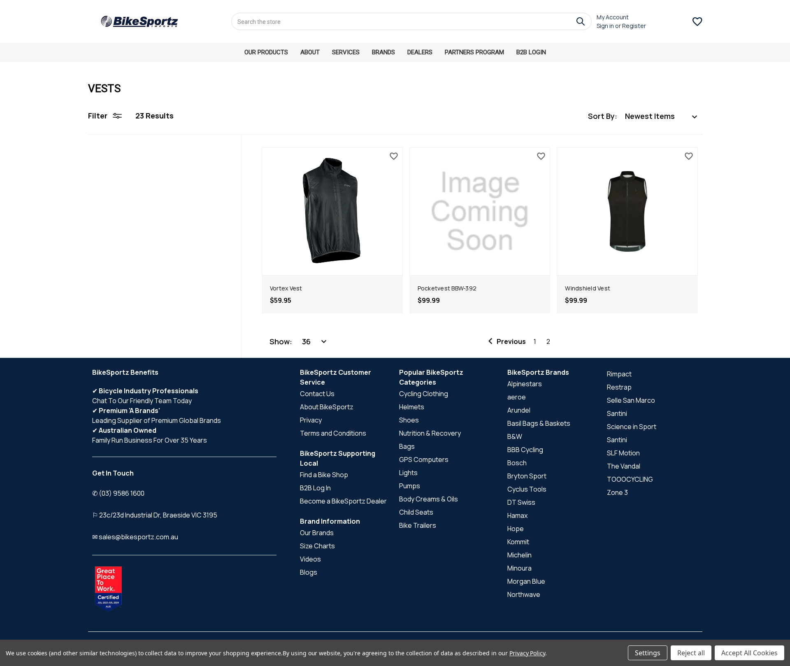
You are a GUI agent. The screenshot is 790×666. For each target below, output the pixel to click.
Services (346, 52)
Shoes (409, 420)
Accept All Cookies (749, 652)
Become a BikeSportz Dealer (343, 501)
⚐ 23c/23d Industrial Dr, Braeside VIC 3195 (154, 515)
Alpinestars (524, 383)
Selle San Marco (631, 400)
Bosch (517, 462)
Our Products (266, 52)
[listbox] (661, 116)
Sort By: (602, 116)
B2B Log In (315, 487)
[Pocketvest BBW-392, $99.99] (480, 211)
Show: (281, 341)
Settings (647, 652)
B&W (514, 436)
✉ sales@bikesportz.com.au (135, 536)
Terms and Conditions (333, 433)
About (310, 52)
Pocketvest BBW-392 (447, 288)
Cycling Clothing (423, 393)
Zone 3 (617, 492)
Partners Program (474, 52)
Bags (407, 446)
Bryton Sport (526, 475)
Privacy (311, 420)
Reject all (691, 652)
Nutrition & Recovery (430, 433)
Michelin (519, 554)
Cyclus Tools (526, 489)
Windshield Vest (587, 288)
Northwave (523, 594)
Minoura (519, 568)
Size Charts (317, 545)
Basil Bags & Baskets (538, 423)
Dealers (419, 52)
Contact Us (317, 393)
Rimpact (619, 373)
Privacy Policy (527, 653)
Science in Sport (631, 426)
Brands (383, 52)
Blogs (308, 572)
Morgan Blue (526, 581)
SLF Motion (623, 452)
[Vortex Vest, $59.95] (332, 211)
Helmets (411, 406)
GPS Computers (423, 459)
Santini (617, 413)
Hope (515, 528)
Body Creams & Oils (428, 499)
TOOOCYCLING (630, 479)
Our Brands (317, 532)
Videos (310, 559)
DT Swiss (521, 502)
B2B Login (531, 52)
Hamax (517, 515)
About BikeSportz (326, 406)
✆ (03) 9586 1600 (118, 493)
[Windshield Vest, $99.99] (627, 211)
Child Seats (416, 512)
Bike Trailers (417, 525)
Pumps (409, 485)
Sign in (605, 26)
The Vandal (623, 466)
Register (634, 26)
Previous (511, 341)
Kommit (518, 541)
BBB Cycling (525, 449)
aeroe (516, 396)
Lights (408, 472)
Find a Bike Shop (324, 474)
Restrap (619, 387)
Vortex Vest (286, 288)
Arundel (518, 410)
